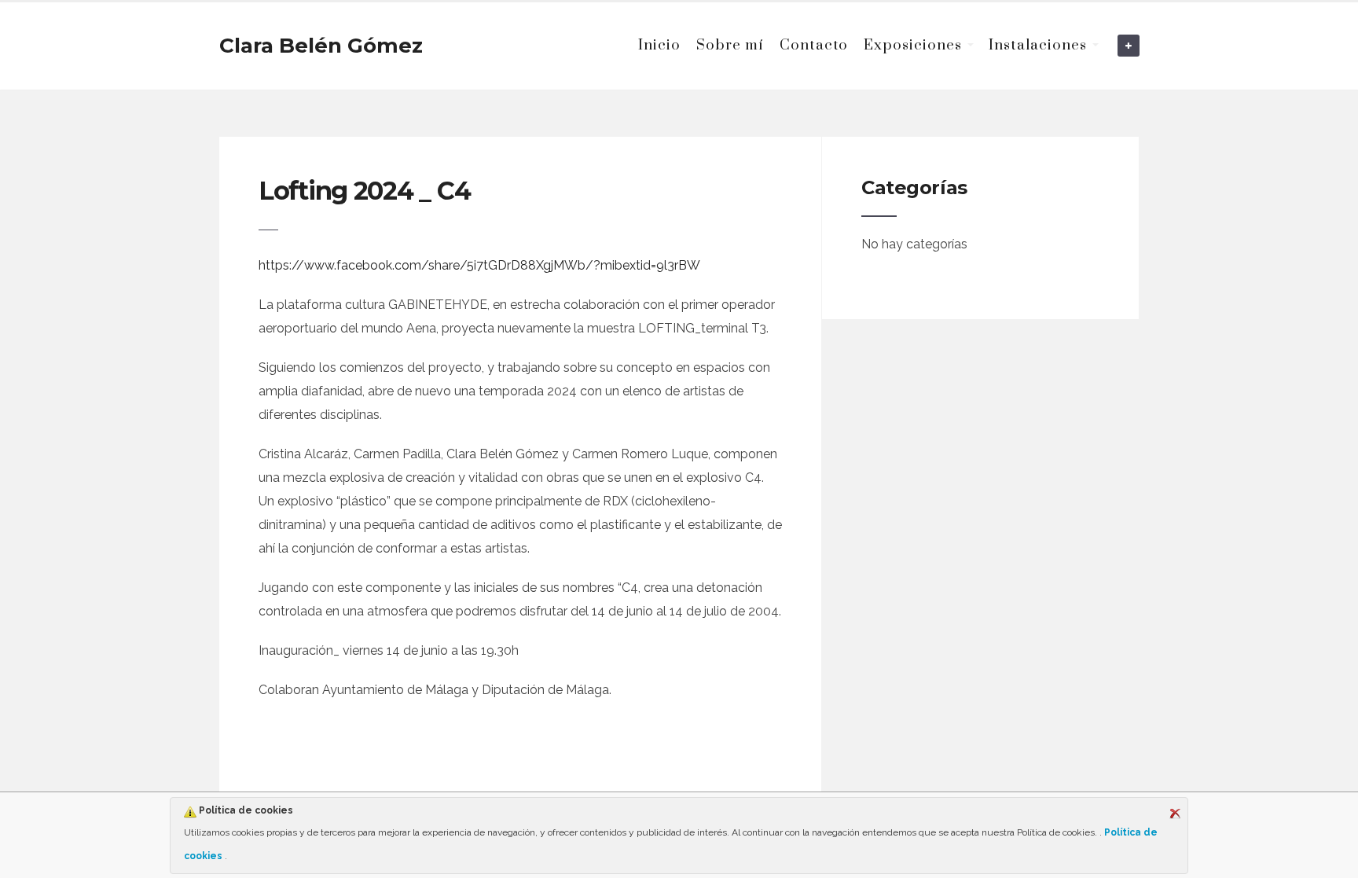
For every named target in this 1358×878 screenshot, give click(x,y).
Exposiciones (913, 45)
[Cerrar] (1175, 813)
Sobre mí (730, 45)
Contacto (814, 45)
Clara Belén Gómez (321, 45)
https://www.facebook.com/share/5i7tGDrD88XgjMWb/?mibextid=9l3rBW (479, 265)
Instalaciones (1038, 45)
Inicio (659, 45)
